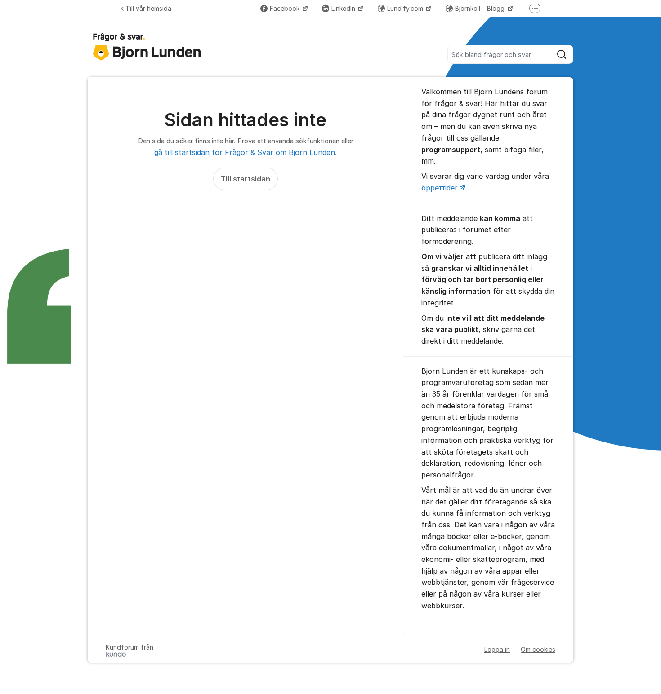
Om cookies (538, 649)
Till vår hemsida (148, 8)
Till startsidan (245, 178)
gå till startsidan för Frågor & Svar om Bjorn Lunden (244, 152)
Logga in (497, 649)
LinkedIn (344, 8)
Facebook (285, 8)
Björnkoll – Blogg (480, 8)
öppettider (439, 187)
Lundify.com (406, 8)
